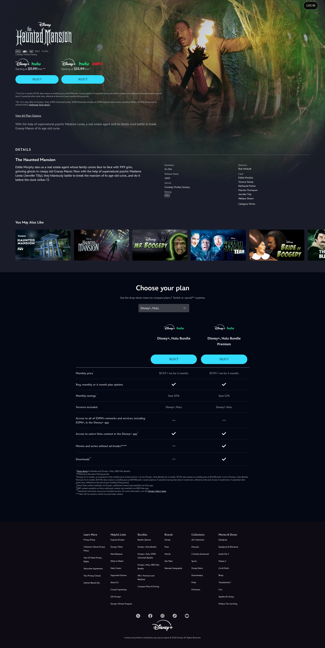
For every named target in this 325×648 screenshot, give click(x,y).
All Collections (197, 540)
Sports (194, 561)
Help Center (116, 568)
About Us (115, 582)
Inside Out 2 (224, 554)
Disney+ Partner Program (121, 604)
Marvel (168, 554)
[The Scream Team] (218, 245)
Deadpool (223, 540)
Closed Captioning (119, 589)
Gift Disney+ (116, 597)
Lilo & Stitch (224, 568)
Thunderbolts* (225, 582)
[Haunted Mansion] (101, 245)
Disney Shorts (197, 568)
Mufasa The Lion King (228, 604)
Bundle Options (144, 540)
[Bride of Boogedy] (276, 245)
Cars (220, 589)
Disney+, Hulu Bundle (147, 547)
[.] (138, 616)
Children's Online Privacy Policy (94, 549)
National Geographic (173, 568)
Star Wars (169, 561)
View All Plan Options (28, 115)
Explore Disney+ (118, 540)
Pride (193, 582)
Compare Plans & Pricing (148, 586)
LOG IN (310, 5)
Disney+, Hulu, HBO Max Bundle (148, 567)
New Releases (117, 554)
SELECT (37, 79)
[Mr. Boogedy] (159, 245)
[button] (122, 535)
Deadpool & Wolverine (228, 547)
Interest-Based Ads (92, 583)
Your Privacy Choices (92, 576)
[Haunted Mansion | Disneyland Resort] (42, 245)
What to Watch (117, 561)
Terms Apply (82, 471)
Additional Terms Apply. (39, 105)
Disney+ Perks (117, 547)
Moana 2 (222, 561)
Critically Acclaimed (200, 554)
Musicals (195, 547)
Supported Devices (119, 575)
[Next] (318, 244)
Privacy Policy (89, 540)
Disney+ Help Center (157, 491)
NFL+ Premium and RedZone (146, 578)
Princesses (195, 589)
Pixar (167, 547)
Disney (167, 540)
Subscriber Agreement (93, 568)
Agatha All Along (226, 597)
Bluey (221, 575)
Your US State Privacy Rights (93, 560)
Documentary (197, 575)
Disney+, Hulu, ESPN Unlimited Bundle (147, 556)
